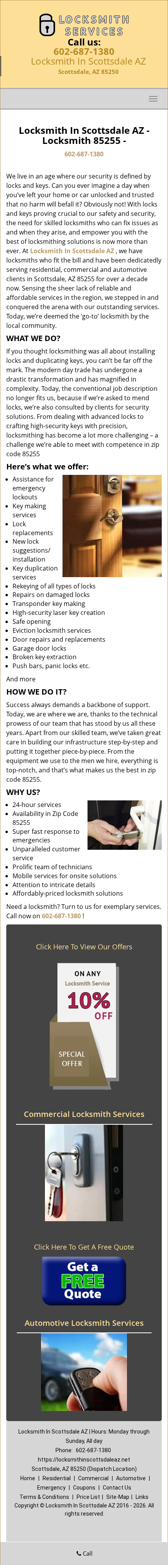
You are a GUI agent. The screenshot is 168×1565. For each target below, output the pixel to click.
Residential (57, 1478)
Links (142, 1497)
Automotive (131, 1478)
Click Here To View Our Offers (84, 946)
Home (27, 1478)
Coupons (84, 1487)
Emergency (51, 1487)
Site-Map (117, 1497)
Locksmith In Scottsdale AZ (72, 251)
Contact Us (117, 1487)
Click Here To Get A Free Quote (84, 1247)
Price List (88, 1497)
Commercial (93, 1478)
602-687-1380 (84, 51)
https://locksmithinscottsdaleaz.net (84, 1459)
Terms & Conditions (44, 1497)
